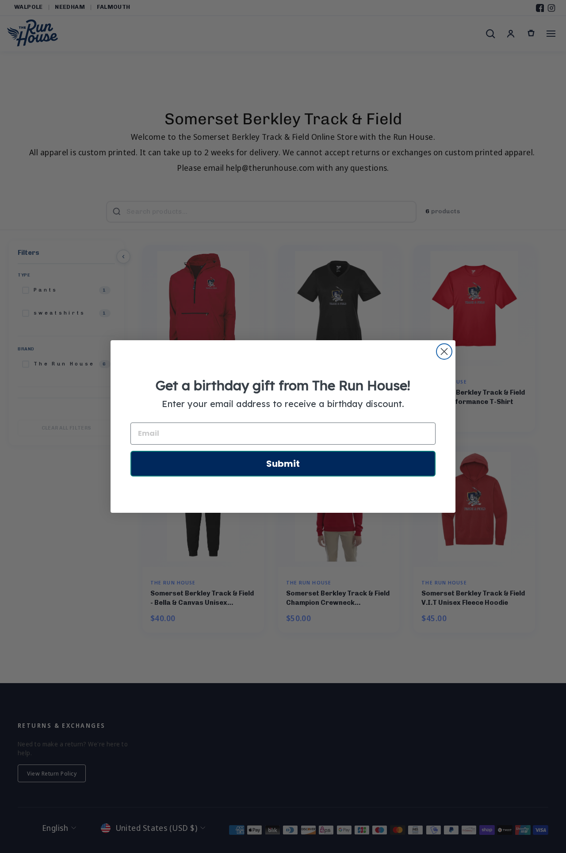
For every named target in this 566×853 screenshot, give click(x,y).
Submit (283, 463)
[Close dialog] (444, 351)
